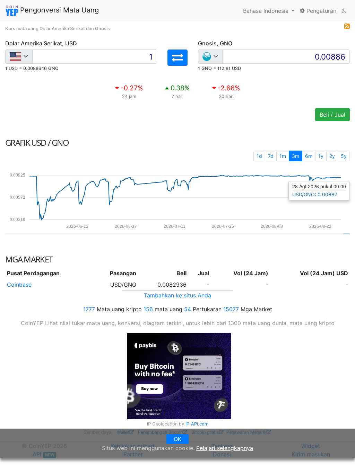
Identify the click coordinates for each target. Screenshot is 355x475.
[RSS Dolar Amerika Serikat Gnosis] (347, 25)
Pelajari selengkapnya (224, 448)
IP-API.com (196, 424)
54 (187, 309)
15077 (231, 309)
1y (320, 156)
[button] (177, 58)
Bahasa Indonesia (266, 10)
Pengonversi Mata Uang (58, 10)
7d (271, 156)
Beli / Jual (332, 114)
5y (344, 156)
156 (148, 309)
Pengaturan (320, 10)
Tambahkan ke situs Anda (177, 295)
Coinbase (19, 284)
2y (332, 156)
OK (177, 439)
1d (259, 156)
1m (282, 156)
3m (295, 156)
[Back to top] (340, 460)
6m (308, 156)
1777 (89, 309)
